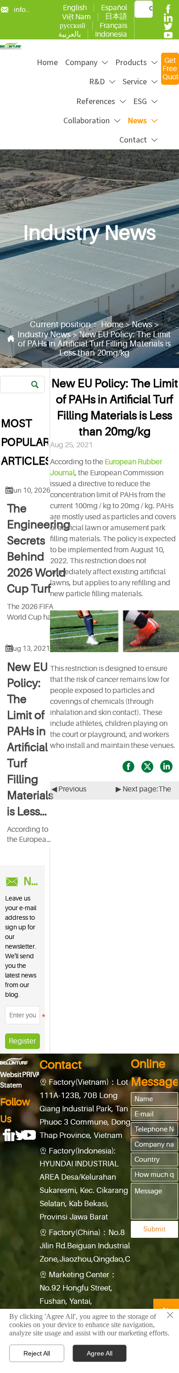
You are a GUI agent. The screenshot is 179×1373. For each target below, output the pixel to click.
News (142, 324)
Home (112, 324)
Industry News (44, 334)
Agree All (99, 1353)
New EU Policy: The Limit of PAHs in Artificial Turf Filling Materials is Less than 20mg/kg (94, 343)
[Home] (10, 45)
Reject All (36, 1353)
